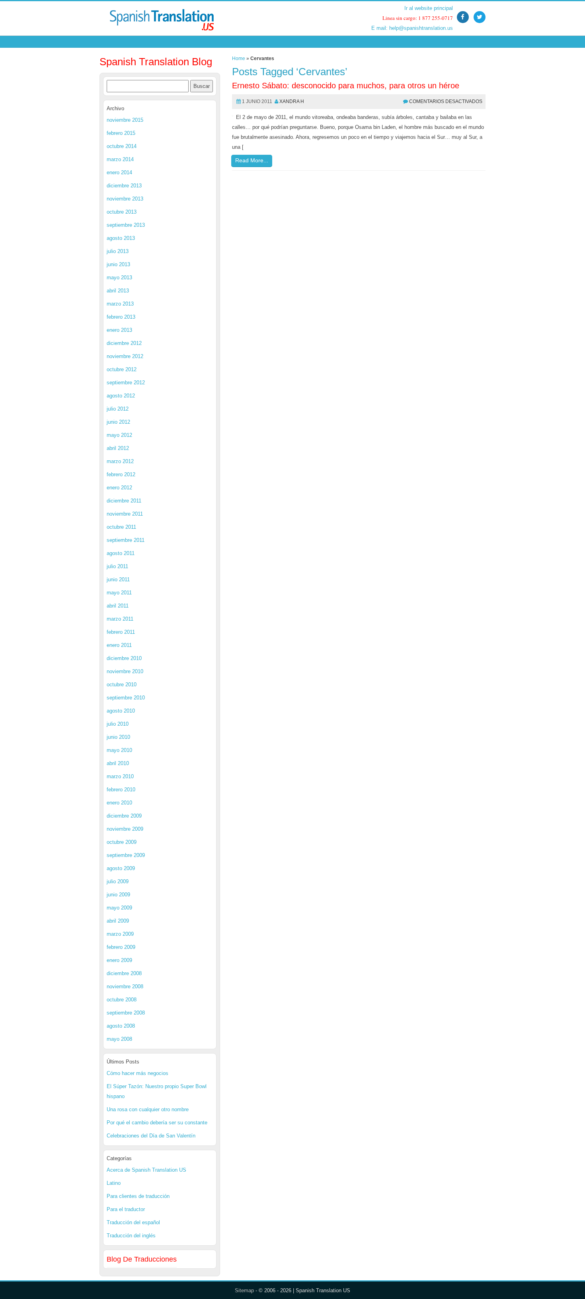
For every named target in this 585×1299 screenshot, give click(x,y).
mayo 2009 (119, 908)
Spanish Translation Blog (155, 62)
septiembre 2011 (125, 540)
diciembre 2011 (124, 501)
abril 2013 (118, 291)
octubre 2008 (121, 1000)
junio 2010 (118, 737)
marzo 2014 (120, 159)
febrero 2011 (121, 632)
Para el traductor (126, 1209)
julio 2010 (118, 724)
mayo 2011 (119, 593)
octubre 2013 (121, 212)
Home (238, 58)
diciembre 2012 (124, 343)
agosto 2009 (121, 868)
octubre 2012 (121, 369)
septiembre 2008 (126, 1013)
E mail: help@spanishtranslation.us (412, 28)
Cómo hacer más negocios (137, 1073)
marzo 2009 (120, 934)
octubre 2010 (121, 684)
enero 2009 (119, 960)
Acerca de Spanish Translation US (146, 1170)
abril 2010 (118, 763)
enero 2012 (119, 488)
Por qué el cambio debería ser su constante (157, 1123)
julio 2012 (118, 409)
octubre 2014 (121, 146)
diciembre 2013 (124, 186)
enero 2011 (119, 645)
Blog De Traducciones (142, 1259)
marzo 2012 (120, 461)
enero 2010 (119, 803)
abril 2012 (118, 448)
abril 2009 (118, 921)
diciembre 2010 (124, 658)
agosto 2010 (121, 711)
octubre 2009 (121, 842)
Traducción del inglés (131, 1236)
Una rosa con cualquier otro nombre (148, 1109)
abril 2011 (118, 606)
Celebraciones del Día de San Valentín (151, 1136)
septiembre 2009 (126, 855)
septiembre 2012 (126, 383)
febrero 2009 (121, 947)
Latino (114, 1183)
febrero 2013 (121, 317)
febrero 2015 (121, 133)
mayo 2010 (119, 750)
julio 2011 (117, 566)
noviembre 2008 (125, 986)
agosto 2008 (121, 1026)
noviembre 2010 (125, 671)
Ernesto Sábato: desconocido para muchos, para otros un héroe (345, 85)
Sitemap (244, 1290)
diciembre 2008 (124, 973)
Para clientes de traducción (138, 1196)
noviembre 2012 (125, 356)
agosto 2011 (121, 553)
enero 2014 (119, 172)
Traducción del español (133, 1222)
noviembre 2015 (125, 120)
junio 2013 (118, 264)
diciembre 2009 (124, 816)
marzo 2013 (120, 304)
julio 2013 (118, 251)
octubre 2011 (121, 527)
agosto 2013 (121, 238)
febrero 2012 (121, 474)
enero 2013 (119, 330)
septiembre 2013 (126, 225)
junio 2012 (118, 422)
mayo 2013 (119, 277)
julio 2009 (118, 881)
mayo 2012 (119, 435)
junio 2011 (118, 579)
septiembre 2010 (126, 698)
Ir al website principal (428, 8)
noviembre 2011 (125, 514)
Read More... (251, 160)
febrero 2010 (121, 790)
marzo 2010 (120, 776)
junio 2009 (118, 895)
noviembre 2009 (125, 829)
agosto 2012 (121, 396)
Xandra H (291, 101)
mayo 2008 (119, 1039)
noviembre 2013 (125, 199)
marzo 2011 (120, 619)
